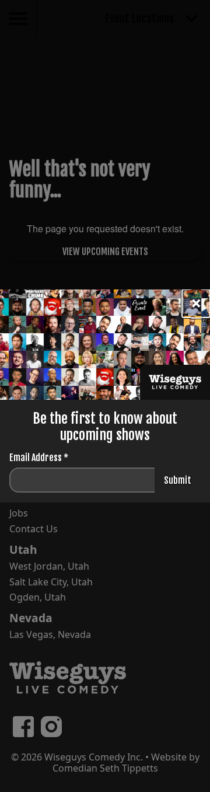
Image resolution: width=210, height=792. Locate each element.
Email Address (38, 457)
